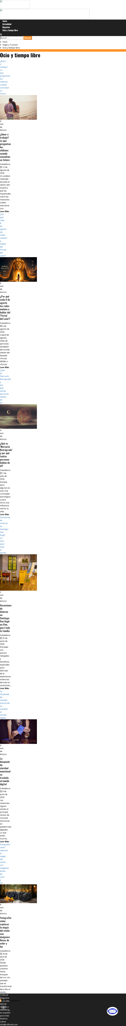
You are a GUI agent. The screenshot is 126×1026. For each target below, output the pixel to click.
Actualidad (6, 24)
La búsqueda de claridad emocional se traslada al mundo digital (5, 771)
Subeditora (5, 164)
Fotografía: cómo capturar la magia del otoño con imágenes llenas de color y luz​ (6, 932)
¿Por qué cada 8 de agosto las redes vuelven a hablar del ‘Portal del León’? (3, 235)
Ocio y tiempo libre (10, 30)
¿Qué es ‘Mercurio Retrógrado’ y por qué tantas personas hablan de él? (6, 455)
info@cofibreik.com (9, 1024)
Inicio (4, 21)
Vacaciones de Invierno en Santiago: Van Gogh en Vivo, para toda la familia (6, 618)
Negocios (6, 27)
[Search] (1, 34)
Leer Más (4, 211)
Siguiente (15, 1000)
